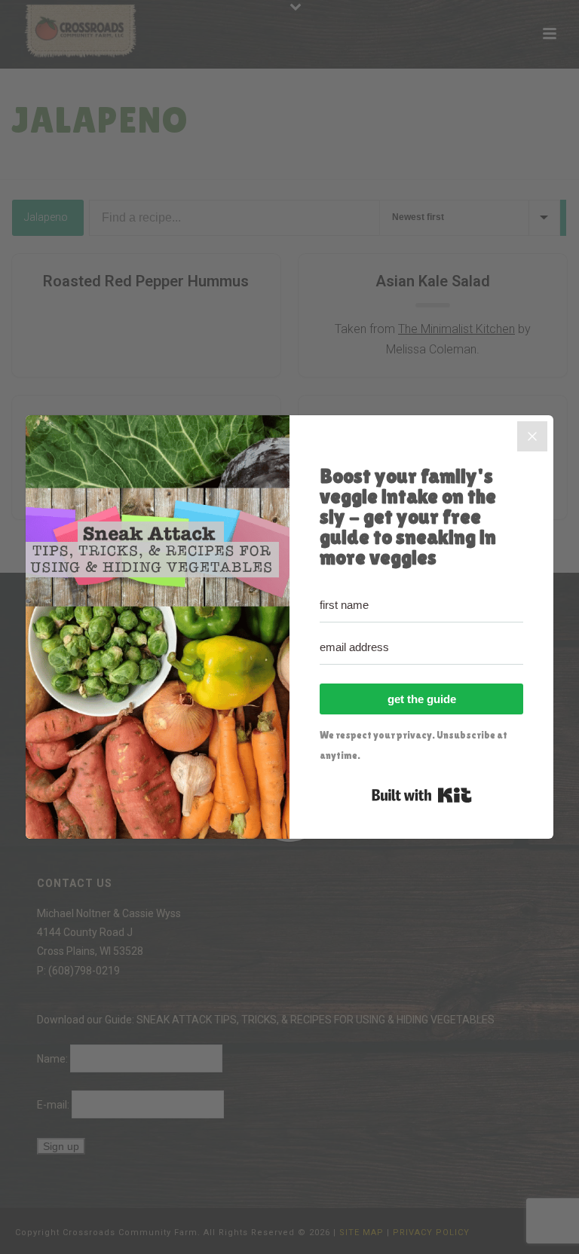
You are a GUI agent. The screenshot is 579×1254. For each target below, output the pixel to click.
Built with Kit (422, 795)
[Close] (532, 436)
